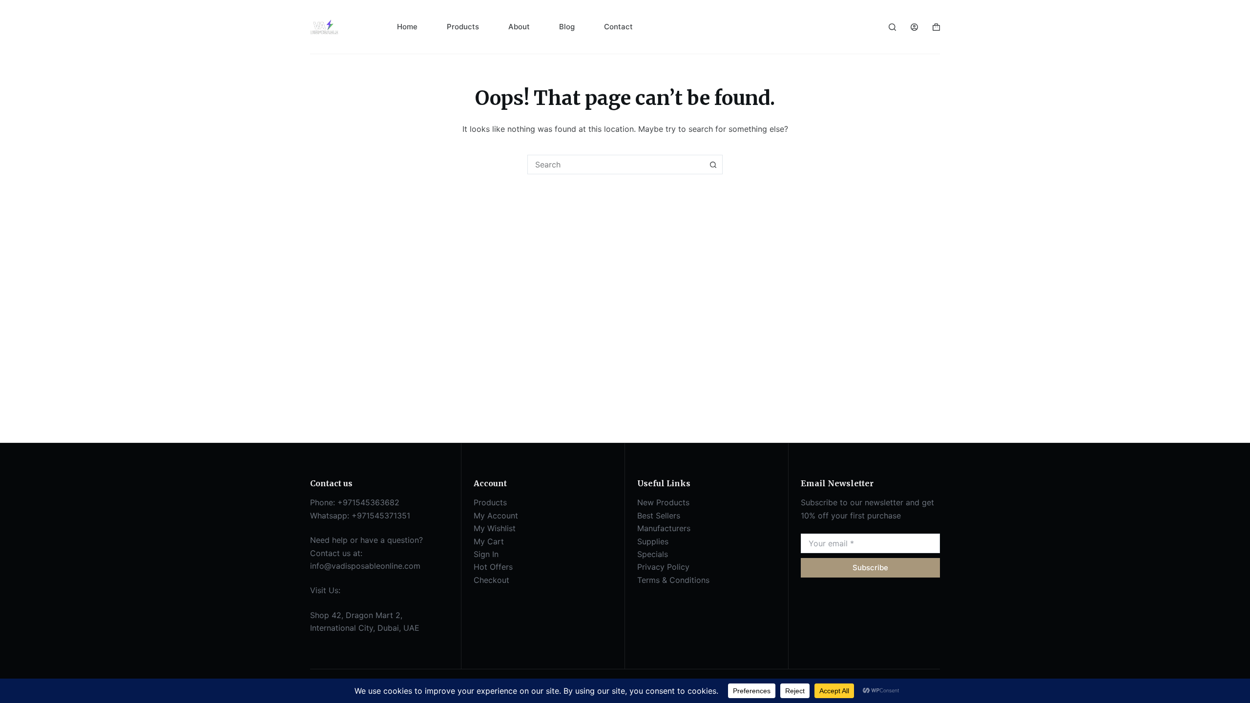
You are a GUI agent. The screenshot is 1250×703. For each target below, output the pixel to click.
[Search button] (713, 164)
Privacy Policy (663, 567)
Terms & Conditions (673, 580)
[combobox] (616, 164)
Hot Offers (493, 567)
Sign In (486, 554)
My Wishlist (495, 528)
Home (407, 26)
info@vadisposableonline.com (365, 566)
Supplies (652, 541)
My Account (496, 515)
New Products (663, 502)
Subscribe (870, 567)
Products (463, 26)
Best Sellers (658, 515)
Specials (652, 554)
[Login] (914, 27)
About (519, 26)
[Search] (892, 27)
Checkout (491, 580)
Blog (567, 26)
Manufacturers (663, 528)
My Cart (489, 541)
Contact (618, 26)
